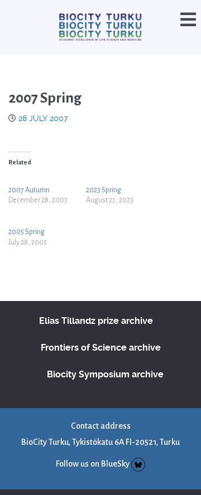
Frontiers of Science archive (101, 334)
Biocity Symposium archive (105, 361)
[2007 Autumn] (47, 175)
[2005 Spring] (47, 217)
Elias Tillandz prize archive (96, 307)
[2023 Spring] (125, 175)
